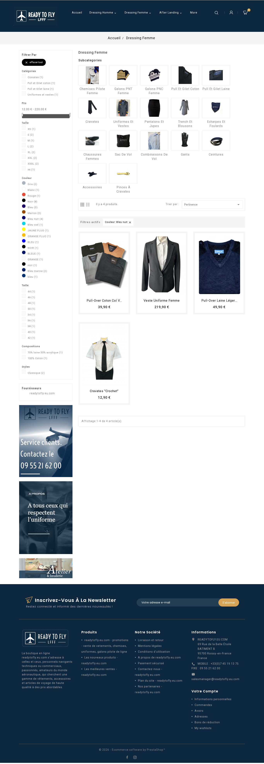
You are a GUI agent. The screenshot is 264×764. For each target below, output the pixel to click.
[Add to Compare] (108, 291)
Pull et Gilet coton (41, 83)
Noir (32, 201)
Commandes (203, 704)
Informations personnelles (213, 699)
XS (32, 129)
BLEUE (34, 253)
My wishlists (203, 728)
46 (31, 297)
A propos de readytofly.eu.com (159, 657)
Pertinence (212, 204)
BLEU (33, 242)
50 (31, 308)
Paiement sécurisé (151, 663)
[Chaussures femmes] (92, 141)
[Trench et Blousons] (185, 108)
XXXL (33, 163)
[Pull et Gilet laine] (216, 75)
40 (31, 332)
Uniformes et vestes (43, 94)
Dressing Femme (138, 13)
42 (31, 337)
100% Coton (37, 358)
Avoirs (199, 710)
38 (31, 326)
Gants (185, 154)
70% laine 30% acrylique (45, 352)
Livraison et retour (151, 640)
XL (31, 152)
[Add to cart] (93, 291)
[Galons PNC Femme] (154, 75)
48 (31, 303)
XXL (32, 158)
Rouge (34, 195)
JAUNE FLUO (38, 230)
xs (31, 169)
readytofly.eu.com (42, 393)
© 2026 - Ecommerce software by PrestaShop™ (132, 749)
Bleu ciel (35, 224)
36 (31, 320)
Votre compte (205, 691)
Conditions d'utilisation (154, 651)
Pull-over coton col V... (104, 300)
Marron (34, 213)
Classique (36, 372)
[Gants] (185, 141)
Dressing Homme (103, 13)
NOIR (33, 247)
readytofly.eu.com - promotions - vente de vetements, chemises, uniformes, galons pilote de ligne (105, 646)
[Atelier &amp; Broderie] (45, 567)
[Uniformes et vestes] (123, 108)
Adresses (201, 716)
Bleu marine (37, 271)
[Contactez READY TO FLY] (45, 440)
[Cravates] (92, 108)
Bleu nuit (35, 218)
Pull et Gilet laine (41, 88)
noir (32, 265)
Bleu (33, 207)
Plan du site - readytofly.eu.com (160, 680)
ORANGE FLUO (39, 236)
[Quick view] (115, 291)
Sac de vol (123, 154)
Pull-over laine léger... (219, 300)
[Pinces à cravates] (123, 173)
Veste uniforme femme (162, 300)
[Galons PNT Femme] (123, 75)
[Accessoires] (92, 173)
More (193, 12)
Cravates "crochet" (104, 391)
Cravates (35, 77)
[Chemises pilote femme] (92, 75)
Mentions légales (150, 645)
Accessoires (92, 187)
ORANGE (35, 259)
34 (31, 314)
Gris (32, 184)
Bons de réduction (207, 722)
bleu (33, 276)
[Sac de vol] (123, 141)
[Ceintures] (216, 141)
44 (31, 291)
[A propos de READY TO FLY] (45, 517)
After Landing (170, 13)
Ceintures (216, 154)
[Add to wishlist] (100, 291)
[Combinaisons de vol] (154, 141)
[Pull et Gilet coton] (185, 75)
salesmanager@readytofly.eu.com (215, 679)
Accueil (77, 12)
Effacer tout (34, 62)
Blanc (33, 190)
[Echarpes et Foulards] (216, 108)
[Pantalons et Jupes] (154, 108)
